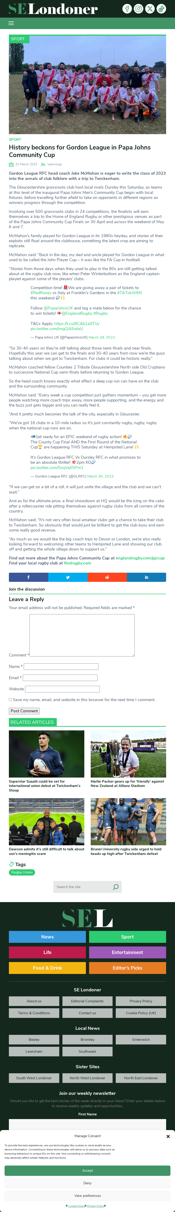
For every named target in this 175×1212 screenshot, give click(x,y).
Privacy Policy (95, 1206)
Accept (87, 1170)
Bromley (87, 1039)
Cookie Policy (76, 1206)
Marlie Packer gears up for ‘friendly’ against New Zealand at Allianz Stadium (127, 783)
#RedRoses (41, 293)
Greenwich (141, 1039)
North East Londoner (141, 1078)
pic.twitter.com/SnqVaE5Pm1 (57, 467)
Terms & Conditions (34, 1013)
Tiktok (161, 9)
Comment (19, 655)
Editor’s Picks (127, 968)
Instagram (138, 9)
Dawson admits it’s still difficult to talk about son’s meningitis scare (46, 851)
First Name (87, 1114)
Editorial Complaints (87, 1001)
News (47, 937)
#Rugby (100, 313)
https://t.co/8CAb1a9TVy (76, 323)
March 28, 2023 (102, 337)
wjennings (54, 164)
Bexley (34, 1039)
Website (16, 688)
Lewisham (34, 1051)
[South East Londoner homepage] (53, 8)
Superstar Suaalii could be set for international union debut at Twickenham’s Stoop (44, 786)
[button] (168, 1136)
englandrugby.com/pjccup (140, 558)
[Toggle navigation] (11, 23)
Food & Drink (47, 968)
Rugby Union (22, 872)
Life (47, 952)
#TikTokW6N (129, 293)
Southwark (87, 1051)
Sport (18, 39)
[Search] (116, 887)
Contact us (87, 1013)
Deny (87, 1183)
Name (16, 666)
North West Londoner (87, 1078)
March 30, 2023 (100, 476)
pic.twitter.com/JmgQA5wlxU (57, 328)
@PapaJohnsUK (58, 308)
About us (34, 1001)
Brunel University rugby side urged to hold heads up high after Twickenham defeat (126, 851)
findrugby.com (77, 563)
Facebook (127, 9)
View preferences (87, 1195)
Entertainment (127, 952)
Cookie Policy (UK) (141, 1013)
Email (15, 677)
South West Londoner (34, 1078)
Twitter (150, 9)
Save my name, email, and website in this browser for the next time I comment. (84, 699)
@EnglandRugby (77, 313)
